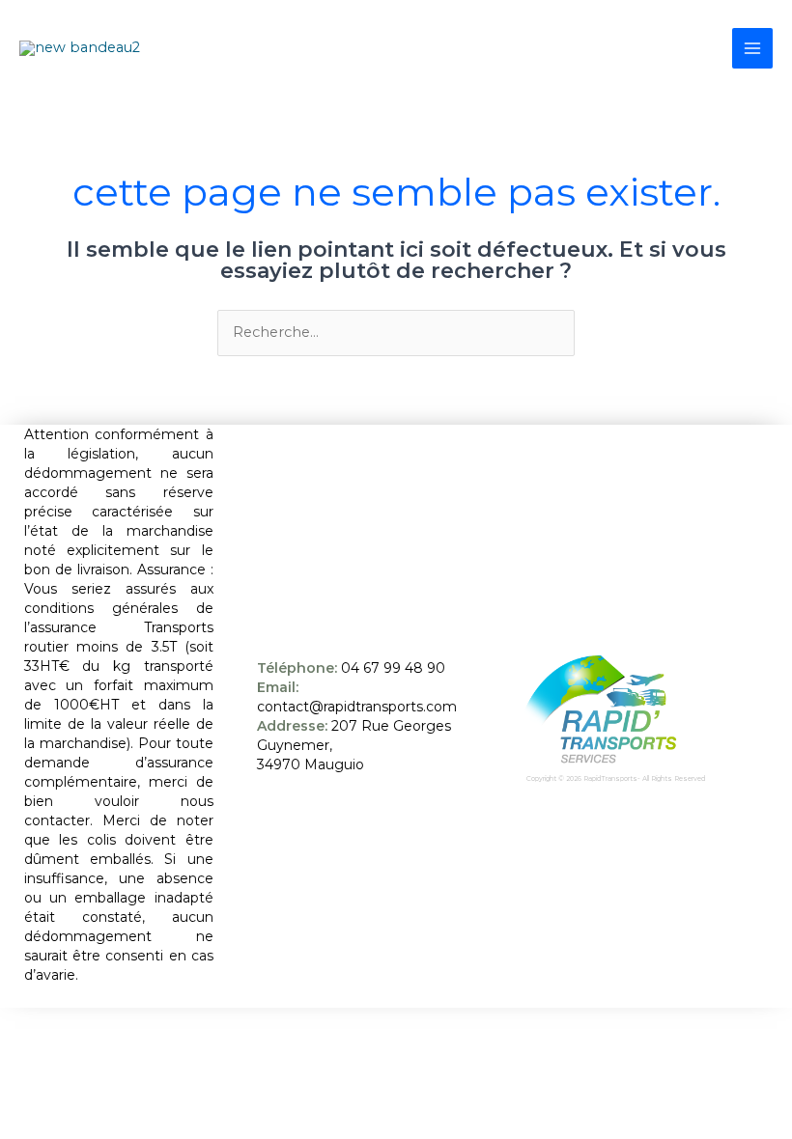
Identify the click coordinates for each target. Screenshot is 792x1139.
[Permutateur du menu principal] (752, 48)
